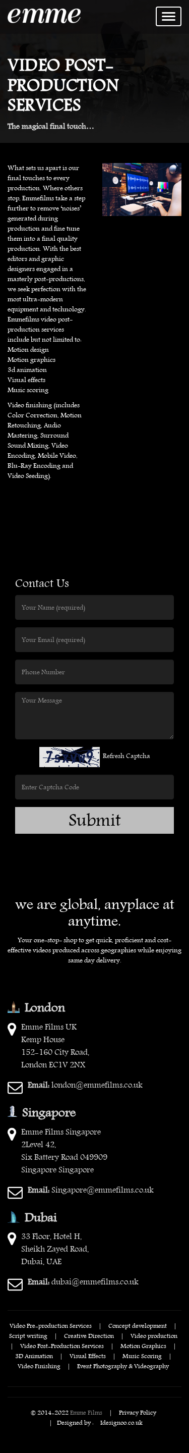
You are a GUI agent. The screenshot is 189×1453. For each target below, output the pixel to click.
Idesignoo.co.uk (121, 1422)
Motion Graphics (143, 1345)
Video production (154, 1335)
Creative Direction (89, 1335)
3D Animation (34, 1355)
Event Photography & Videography (123, 1365)
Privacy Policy (137, 1412)
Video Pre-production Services (51, 1325)
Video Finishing (39, 1365)
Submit (95, 820)
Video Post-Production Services (62, 1345)
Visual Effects (88, 1355)
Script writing (28, 1335)
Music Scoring (142, 1355)
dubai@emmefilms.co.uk (83, 1281)
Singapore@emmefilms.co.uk (91, 1190)
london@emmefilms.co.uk (85, 1085)
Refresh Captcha (126, 756)
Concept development (137, 1325)
